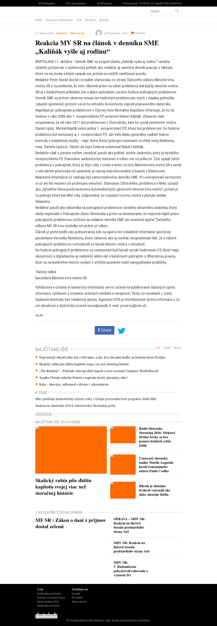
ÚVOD (38, 20)
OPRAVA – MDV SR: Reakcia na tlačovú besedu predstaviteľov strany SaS (129, 525)
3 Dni (157, 347)
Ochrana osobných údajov (51, 597)
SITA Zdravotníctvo (76, 3)
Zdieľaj (48, 11)
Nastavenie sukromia (48, 605)
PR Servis (90, 20)
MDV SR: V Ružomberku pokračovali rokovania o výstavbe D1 (131, 568)
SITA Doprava (130, 3)
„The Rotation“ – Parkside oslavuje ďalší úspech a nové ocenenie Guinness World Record (98, 371)
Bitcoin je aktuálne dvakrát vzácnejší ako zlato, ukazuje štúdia (154, 490)
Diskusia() (140, 33)
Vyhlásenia (62, 33)
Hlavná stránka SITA (47, 601)
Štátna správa (77, 33)
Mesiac (178, 347)
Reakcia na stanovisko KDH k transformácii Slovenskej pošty (75, 406)
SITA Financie (104, 3)
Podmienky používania (49, 593)
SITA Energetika (46, 3)
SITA (79, 20)
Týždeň (167, 347)
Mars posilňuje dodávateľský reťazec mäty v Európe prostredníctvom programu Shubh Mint (95, 399)
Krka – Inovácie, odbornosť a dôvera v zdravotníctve (74, 384)
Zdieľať (105, 330)
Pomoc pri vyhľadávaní (59, 20)
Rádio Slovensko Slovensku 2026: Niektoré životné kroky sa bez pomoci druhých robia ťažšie (157, 437)
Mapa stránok (79, 601)
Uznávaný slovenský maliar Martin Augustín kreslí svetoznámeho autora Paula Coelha (156, 464)
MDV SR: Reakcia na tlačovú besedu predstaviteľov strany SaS (132, 547)
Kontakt (104, 20)
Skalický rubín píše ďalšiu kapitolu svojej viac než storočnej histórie (84, 364)
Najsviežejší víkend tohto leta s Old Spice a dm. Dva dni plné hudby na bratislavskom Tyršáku (102, 357)
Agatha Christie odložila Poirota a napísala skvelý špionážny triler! (83, 377)
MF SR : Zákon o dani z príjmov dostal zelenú (70, 523)
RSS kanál (77, 597)
